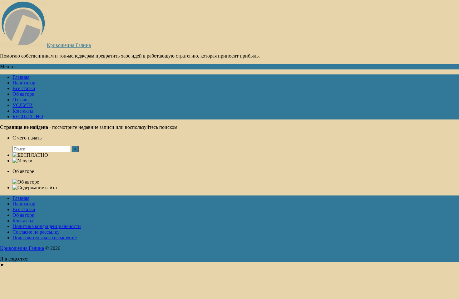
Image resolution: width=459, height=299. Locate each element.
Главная (20, 77)
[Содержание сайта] (34, 187)
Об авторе (23, 94)
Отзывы (21, 99)
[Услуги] (22, 161)
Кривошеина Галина (69, 45)
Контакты (22, 111)
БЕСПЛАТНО (27, 116)
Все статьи (23, 88)
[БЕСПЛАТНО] (30, 155)
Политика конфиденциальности (46, 226)
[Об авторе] (25, 182)
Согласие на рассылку (36, 232)
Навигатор (23, 82)
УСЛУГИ (22, 105)
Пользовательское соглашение (44, 237)
